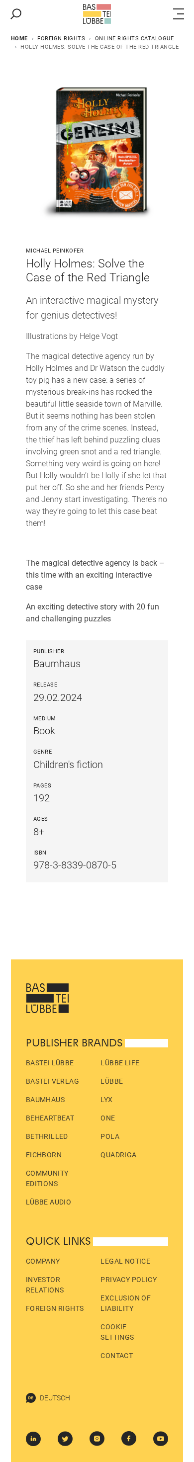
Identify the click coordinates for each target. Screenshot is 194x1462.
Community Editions (47, 1178)
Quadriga (118, 1155)
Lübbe (111, 1081)
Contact (116, 1356)
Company (43, 1261)
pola (109, 1136)
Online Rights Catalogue (134, 38)
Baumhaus (45, 1100)
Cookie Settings (117, 1332)
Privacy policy (128, 1280)
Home (19, 38)
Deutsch (55, 1398)
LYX (106, 1100)
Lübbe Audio (48, 1202)
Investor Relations (45, 1285)
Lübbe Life (119, 1063)
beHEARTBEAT (50, 1118)
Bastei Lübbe (50, 1063)
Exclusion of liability (125, 1303)
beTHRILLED (47, 1136)
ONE (107, 1118)
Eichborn (44, 1155)
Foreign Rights (61, 38)
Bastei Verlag (52, 1081)
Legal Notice (125, 1261)
